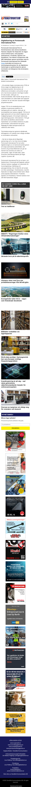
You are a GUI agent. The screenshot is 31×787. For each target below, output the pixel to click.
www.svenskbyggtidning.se (15, 744)
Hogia (3, 63)
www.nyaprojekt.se (15, 743)
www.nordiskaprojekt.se (15, 746)
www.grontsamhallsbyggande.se (15, 748)
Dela (3, 76)
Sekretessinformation (16, 786)
